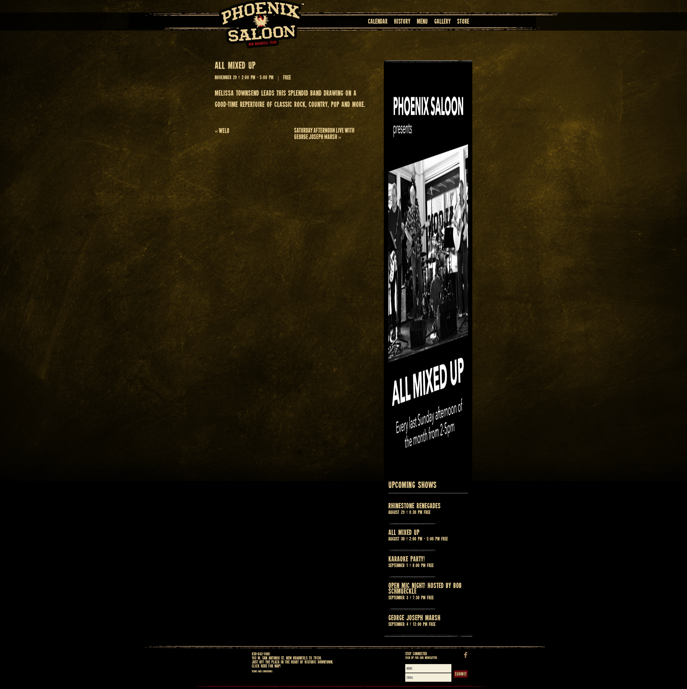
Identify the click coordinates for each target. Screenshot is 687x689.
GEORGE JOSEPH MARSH (414, 618)
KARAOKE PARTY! (406, 559)
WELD (222, 131)
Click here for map (266, 666)
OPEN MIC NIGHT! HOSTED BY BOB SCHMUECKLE (425, 588)
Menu (422, 22)
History (402, 22)
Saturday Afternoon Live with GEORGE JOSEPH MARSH (324, 133)
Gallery (442, 22)
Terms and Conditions (262, 671)
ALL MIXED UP (403, 533)
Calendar (378, 22)
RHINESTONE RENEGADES (414, 506)
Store (463, 22)
